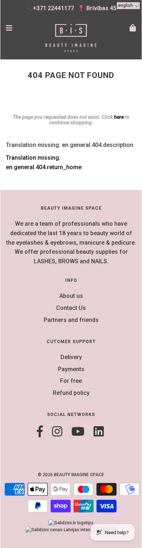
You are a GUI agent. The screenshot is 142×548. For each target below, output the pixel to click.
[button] (128, 5)
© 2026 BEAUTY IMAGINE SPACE (71, 474)
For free (71, 380)
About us (71, 295)
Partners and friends (71, 319)
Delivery (71, 357)
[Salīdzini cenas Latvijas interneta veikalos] (71, 529)
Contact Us (71, 307)
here (119, 117)
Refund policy (71, 392)
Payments (71, 369)
